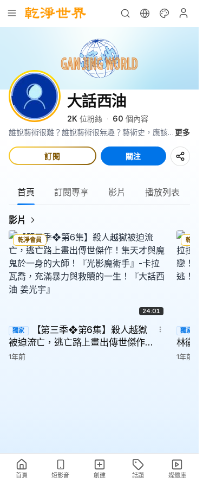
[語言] (144, 13)
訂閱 (52, 156)
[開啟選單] (12, 13)
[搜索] (125, 13)
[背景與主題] (164, 13)
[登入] (183, 13)
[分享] (180, 156)
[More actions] (160, 329)
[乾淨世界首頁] (55, 13)
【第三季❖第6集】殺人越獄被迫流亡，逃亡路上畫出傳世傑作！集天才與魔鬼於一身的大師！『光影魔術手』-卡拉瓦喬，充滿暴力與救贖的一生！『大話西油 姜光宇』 (81, 336)
